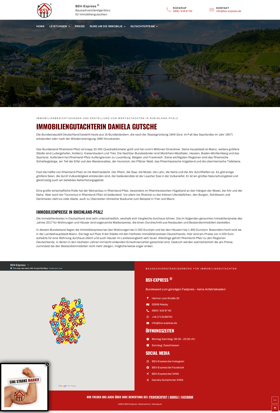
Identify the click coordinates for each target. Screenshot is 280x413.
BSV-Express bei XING (165, 373)
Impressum (157, 404)
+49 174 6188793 (162, 316)
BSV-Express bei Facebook (168, 367)
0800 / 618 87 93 (182, 11)
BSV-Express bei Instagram (168, 361)
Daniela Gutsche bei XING (167, 380)
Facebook (187, 397)
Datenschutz (144, 404)
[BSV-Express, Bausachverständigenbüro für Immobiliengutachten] (44, 4)
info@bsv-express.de (228, 11)
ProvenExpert (158, 397)
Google (174, 397)
